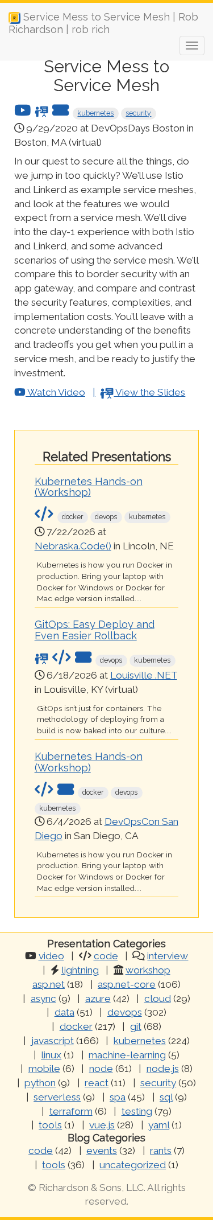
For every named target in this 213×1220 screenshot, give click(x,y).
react (96, 1082)
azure (98, 998)
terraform (71, 1111)
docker (76, 1026)
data (64, 1012)
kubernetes (95, 113)
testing (137, 1111)
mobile (44, 1068)
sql (166, 1097)
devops (124, 1012)
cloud (157, 998)
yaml (158, 1125)
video (51, 956)
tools (50, 1125)
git (135, 1026)
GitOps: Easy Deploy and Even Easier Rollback (94, 630)
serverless (57, 1097)
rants (161, 1150)
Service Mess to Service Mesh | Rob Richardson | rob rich (103, 21)
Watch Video (55, 392)
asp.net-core (127, 984)
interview (167, 956)
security (138, 113)
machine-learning (127, 1055)
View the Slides (149, 392)
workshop (148, 970)
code (106, 956)
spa (118, 1097)
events (101, 1150)
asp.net (48, 984)
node (101, 1068)
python (40, 1082)
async (43, 998)
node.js (163, 1068)
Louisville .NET (143, 675)
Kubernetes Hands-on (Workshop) (89, 487)
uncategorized (132, 1164)
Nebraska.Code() (73, 546)
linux (51, 1055)
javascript (52, 1040)
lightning (80, 970)
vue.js (102, 1125)
